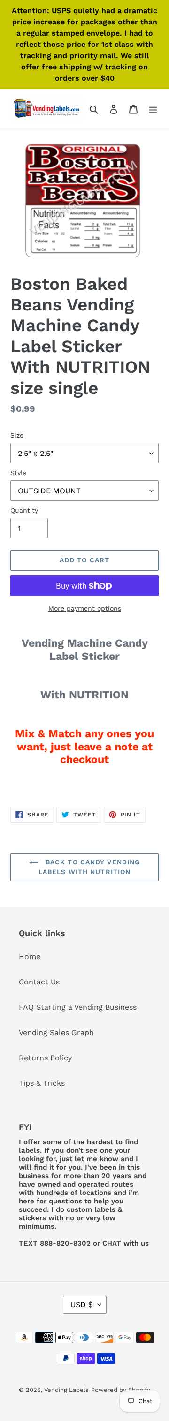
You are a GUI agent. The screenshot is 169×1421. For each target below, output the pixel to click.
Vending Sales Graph (56, 1032)
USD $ (81, 1304)
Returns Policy (45, 1057)
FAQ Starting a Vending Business (78, 1007)
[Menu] (153, 108)
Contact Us (39, 981)
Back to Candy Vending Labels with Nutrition (89, 867)
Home (29, 956)
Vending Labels (66, 1389)
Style (18, 472)
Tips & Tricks (42, 1083)
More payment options (84, 608)
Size (16, 435)
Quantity (24, 510)
